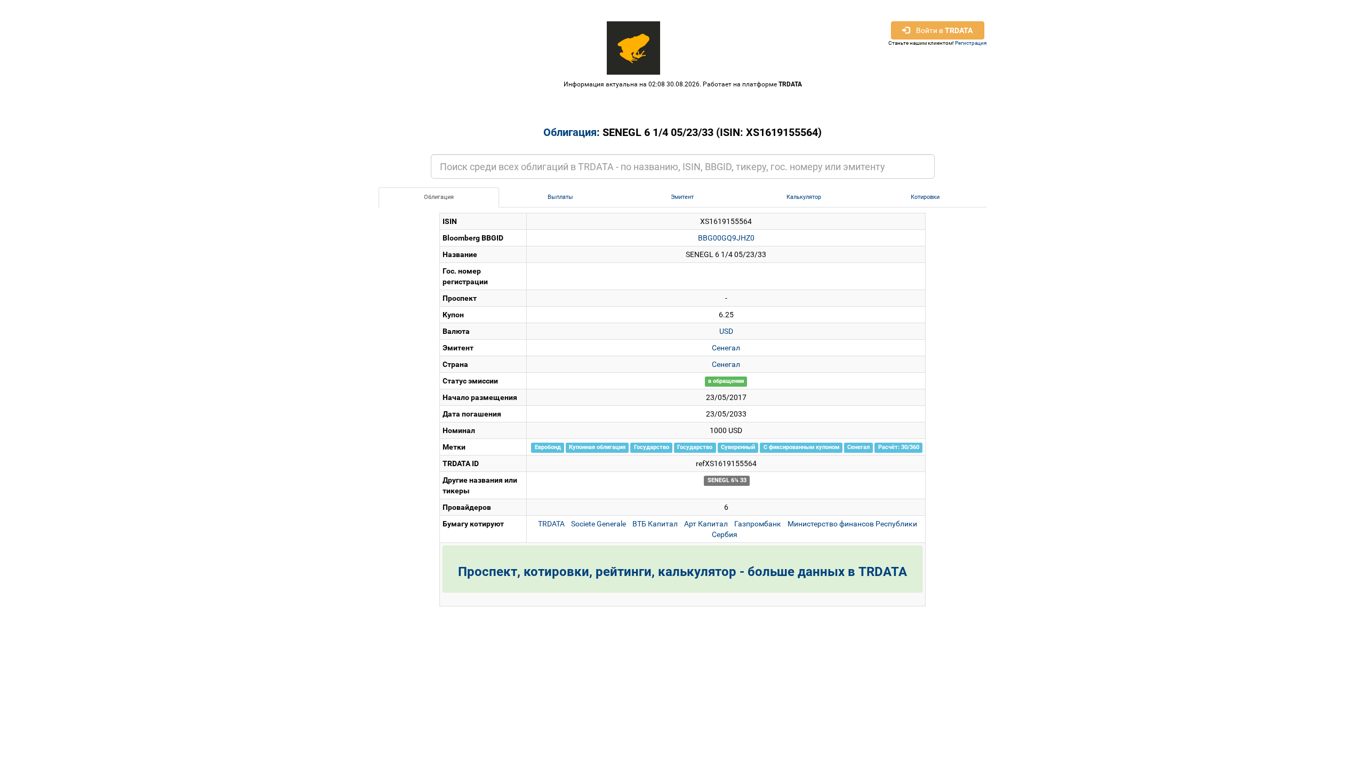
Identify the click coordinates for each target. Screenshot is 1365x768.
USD (726, 331)
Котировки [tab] (925, 197)
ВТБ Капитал (655, 523)
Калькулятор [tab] (803, 197)
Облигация (570, 132)
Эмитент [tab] (682, 197)
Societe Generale (598, 523)
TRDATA (790, 84)
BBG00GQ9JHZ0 (726, 238)
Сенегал (726, 347)
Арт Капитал (706, 523)
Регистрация (970, 43)
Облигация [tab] (439, 197)
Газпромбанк (757, 523)
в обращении (726, 381)
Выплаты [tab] (560, 197)
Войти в (941, 30)
